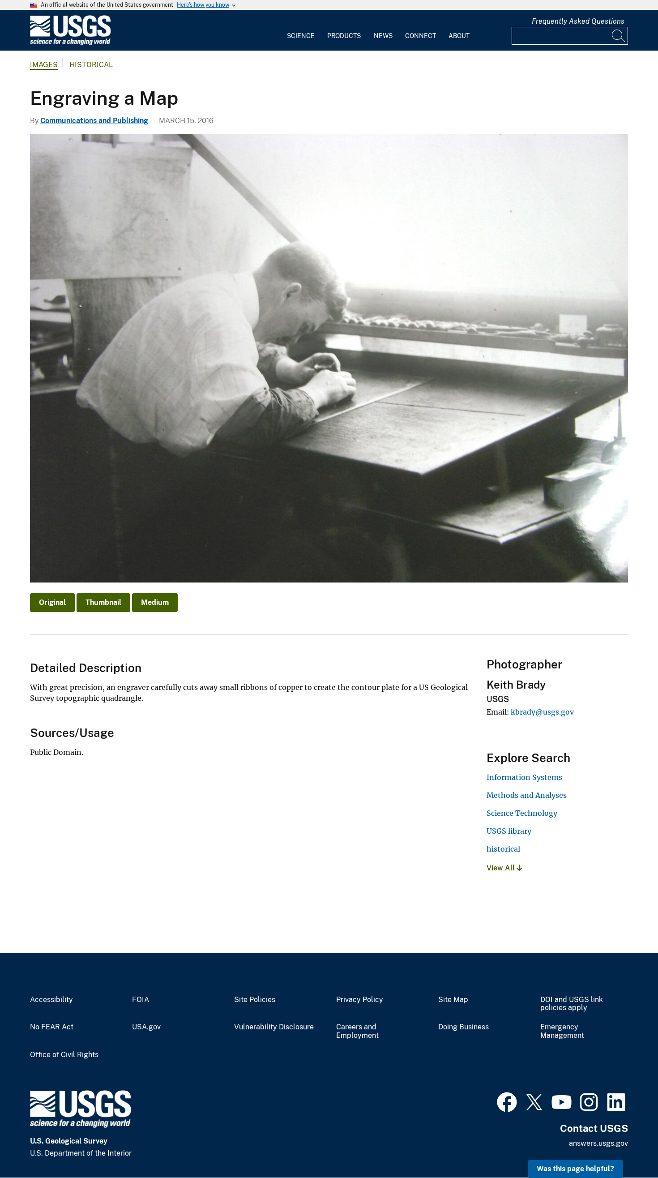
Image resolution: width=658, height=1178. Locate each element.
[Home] (70, 43)
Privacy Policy (359, 1000)
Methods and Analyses (527, 795)
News (383, 35)
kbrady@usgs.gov (542, 711)
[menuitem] (301, 30)
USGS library (509, 831)
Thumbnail (103, 602)
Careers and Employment (357, 1031)
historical (503, 848)
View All (502, 868)
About (459, 35)
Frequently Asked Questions (578, 21)
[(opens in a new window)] (507, 1101)
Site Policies (254, 1000)
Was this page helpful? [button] (575, 1169)
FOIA (140, 1000)
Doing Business (463, 1027)
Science (301, 35)
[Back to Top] (625, 1145)
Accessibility (51, 1000)
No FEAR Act (51, 1027)
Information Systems (524, 777)
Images (44, 64)
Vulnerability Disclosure (274, 1027)
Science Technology (522, 813)
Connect (420, 35)
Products (344, 35)
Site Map (453, 1000)
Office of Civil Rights (64, 1055)
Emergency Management (562, 1031)
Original (52, 602)
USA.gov (146, 1027)
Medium (155, 602)
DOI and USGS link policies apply (571, 1004)
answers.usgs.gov (598, 1143)
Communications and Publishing (94, 120)
